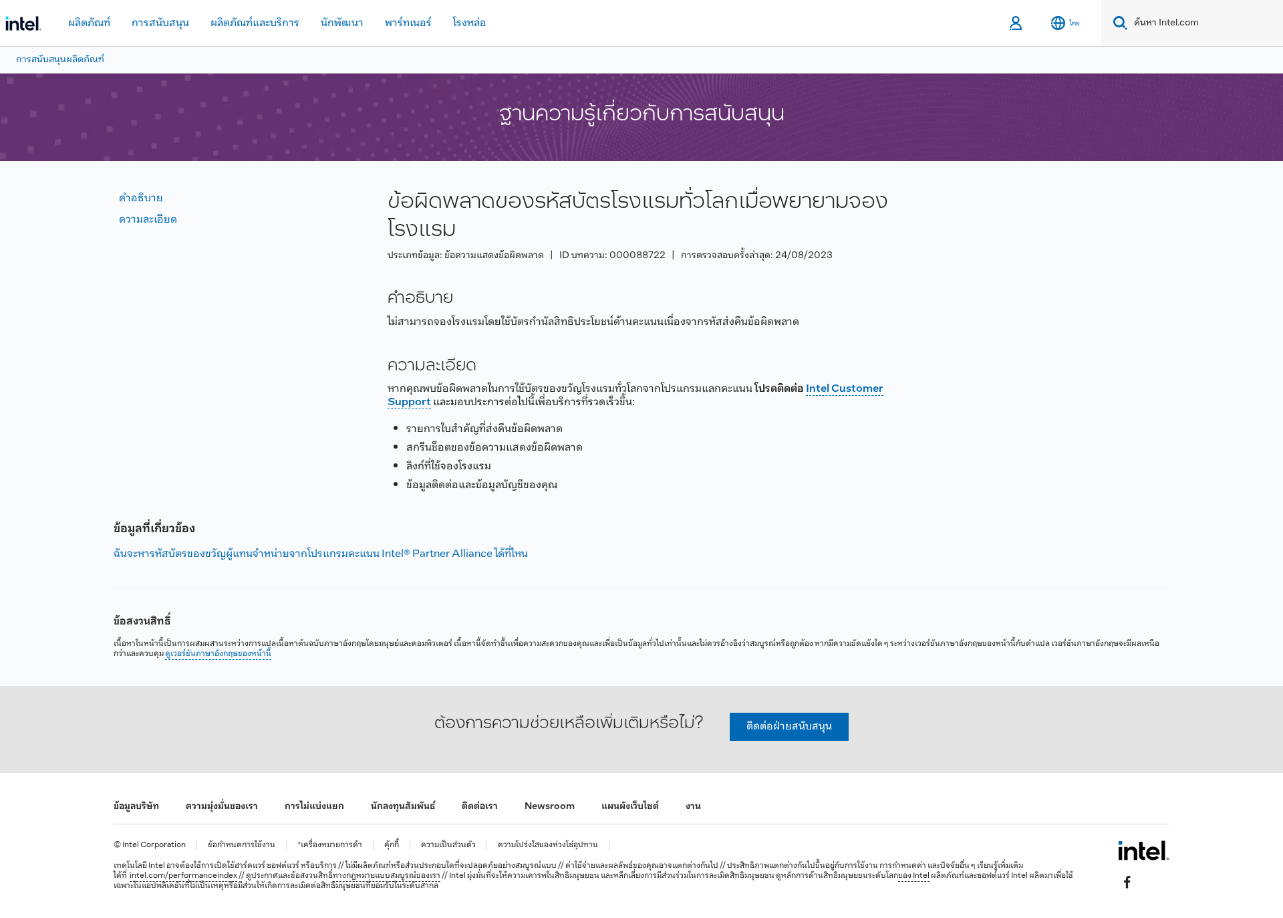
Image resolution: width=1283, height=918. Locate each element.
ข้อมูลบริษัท (136, 806)
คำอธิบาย (141, 198)
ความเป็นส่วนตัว (448, 845)
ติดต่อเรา (480, 806)
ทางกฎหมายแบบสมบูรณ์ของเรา (386, 876)
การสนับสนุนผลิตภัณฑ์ (60, 59)
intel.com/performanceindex (183, 876)
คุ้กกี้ (391, 845)
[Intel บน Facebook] (1127, 882)
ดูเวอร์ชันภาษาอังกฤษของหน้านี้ (218, 654)
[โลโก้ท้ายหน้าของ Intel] (1143, 850)
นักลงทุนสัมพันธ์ (403, 806)
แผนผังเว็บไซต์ (630, 806)
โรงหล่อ (469, 23)
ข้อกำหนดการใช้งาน (241, 845)
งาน (693, 806)
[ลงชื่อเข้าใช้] (1017, 23)
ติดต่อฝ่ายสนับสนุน (789, 726)
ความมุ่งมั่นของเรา (222, 806)
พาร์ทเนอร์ (408, 23)
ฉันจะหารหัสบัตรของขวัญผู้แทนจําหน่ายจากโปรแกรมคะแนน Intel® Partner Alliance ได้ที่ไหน (321, 554)
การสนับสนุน (160, 23)
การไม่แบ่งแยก (314, 806)
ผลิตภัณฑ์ (89, 23)
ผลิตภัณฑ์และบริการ (254, 23)
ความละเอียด (148, 219)
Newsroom (550, 806)
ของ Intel (914, 876)
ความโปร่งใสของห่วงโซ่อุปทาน (548, 845)
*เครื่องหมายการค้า (329, 845)
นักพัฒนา (342, 23)
